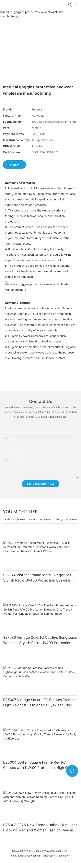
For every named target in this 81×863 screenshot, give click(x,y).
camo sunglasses (40, 519)
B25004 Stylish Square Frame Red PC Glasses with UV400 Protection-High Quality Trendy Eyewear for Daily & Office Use (40, 765)
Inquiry (14, 164)
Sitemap (47, 855)
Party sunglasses (66, 519)
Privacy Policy (62, 855)
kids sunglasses (15, 519)
